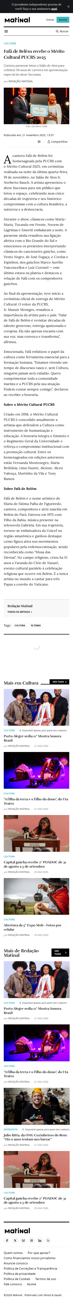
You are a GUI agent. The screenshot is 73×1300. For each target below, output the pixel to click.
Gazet (57, 1295)
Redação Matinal (21, 81)
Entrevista (11, 1129)
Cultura (10, 43)
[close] (69, 7)
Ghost (47, 1295)
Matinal (18, 1295)
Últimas (36, 625)
